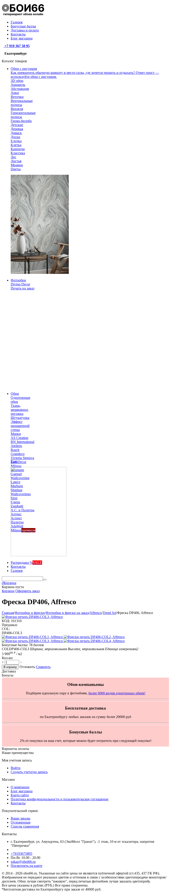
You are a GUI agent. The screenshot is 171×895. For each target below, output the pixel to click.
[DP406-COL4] (94, 641)
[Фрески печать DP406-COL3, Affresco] (32, 617)
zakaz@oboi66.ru (23, 862)
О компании (20, 787)
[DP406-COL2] (94, 637)
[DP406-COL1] (33, 637)
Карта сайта (20, 795)
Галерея (16, 22)
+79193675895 (21, 853)
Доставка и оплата (25, 30)
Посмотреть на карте (26, 866)
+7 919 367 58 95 (17, 46)
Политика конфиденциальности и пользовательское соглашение (59, 799)
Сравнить (43, 667)
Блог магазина (22, 38)
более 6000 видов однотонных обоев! (116, 693)
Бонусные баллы (23, 26)
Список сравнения (25, 826)
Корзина (8, 591)
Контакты (18, 34)
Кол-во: (7, 658)
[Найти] (45, 579)
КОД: (6, 621)
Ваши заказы (20, 818)
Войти (15, 768)
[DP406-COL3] (33, 641)
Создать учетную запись (29, 772)
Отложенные (21, 822)
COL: (6, 629)
